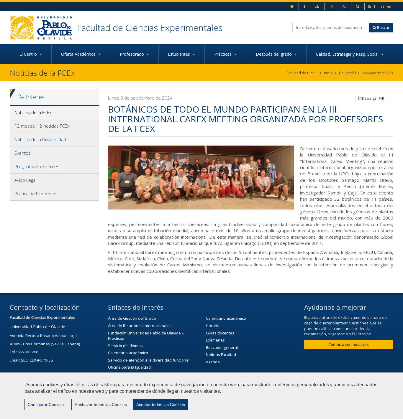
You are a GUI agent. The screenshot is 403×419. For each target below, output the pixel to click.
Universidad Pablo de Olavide (37, 326)
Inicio (328, 72)
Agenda (213, 361)
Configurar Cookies (46, 404)
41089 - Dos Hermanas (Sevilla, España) (45, 344)
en (389, 6)
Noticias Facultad (221, 354)
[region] (201, 395)
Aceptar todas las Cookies (160, 404)
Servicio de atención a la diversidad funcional (148, 360)
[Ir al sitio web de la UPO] (43, 27)
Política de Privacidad (35, 194)
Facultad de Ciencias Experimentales (149, 28)
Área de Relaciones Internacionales (140, 325)
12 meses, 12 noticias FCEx (41, 126)
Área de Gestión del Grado (132, 318)
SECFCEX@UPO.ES (37, 360)
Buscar (382, 27)
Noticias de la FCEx (377, 72)
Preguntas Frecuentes (36, 166)
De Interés (347, 72)
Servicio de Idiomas (125, 345)
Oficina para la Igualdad (129, 367)
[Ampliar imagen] (201, 177)
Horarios (214, 325)
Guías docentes (220, 333)
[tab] (54, 112)
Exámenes (215, 340)
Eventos (22, 153)
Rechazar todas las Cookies (101, 404)
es (383, 6)
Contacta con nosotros (348, 344)
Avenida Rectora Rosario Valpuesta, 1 (43, 335)
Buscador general (222, 347)
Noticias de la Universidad (40, 139)
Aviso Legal (25, 180)
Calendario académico (128, 352)
